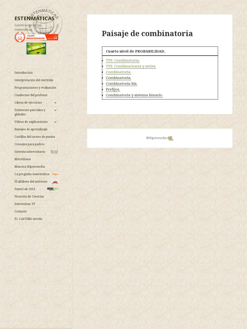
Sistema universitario (29, 152)
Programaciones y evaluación (35, 88)
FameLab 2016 (24, 189)
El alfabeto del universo (30, 181)
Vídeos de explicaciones (31, 122)
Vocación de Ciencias (29, 196)
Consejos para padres (29, 144)
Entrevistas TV (24, 204)
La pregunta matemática (31, 174)
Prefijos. (113, 89)
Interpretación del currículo (33, 80)
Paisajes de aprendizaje (31, 129)
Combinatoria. (118, 71)
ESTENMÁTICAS (34, 18)
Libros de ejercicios (28, 102)
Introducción (23, 73)
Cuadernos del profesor (31, 95)
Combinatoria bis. (121, 83)
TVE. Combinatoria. (123, 60)
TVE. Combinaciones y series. (131, 66)
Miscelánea (22, 159)
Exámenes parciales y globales (29, 112)
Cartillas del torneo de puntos (34, 137)
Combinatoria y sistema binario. (134, 94)
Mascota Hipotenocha (29, 166)
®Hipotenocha (156, 138)
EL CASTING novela (28, 219)
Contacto (20, 211)
